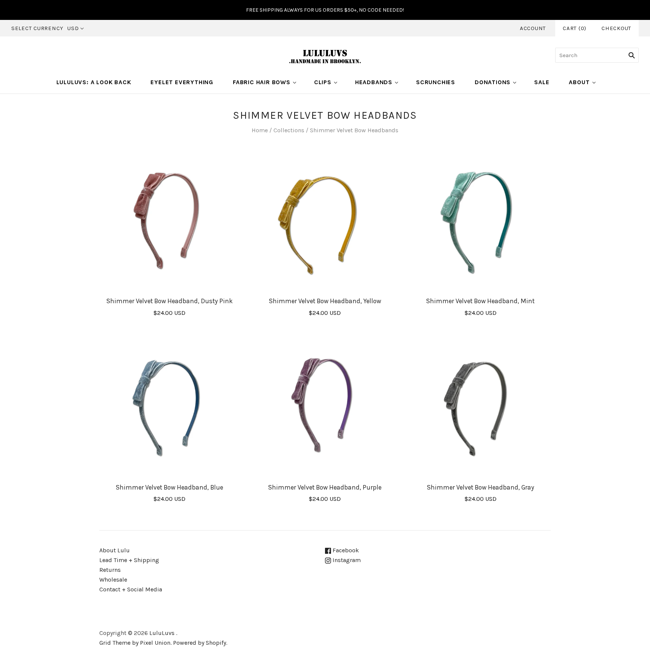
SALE (541, 82)
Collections (288, 130)
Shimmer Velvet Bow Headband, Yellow (325, 301)
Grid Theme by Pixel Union (134, 642)
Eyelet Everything (181, 82)
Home (260, 130)
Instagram (346, 560)
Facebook (345, 550)
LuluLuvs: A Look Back (93, 82)
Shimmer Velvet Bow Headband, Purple (324, 487)
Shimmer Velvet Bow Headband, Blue (169, 487)
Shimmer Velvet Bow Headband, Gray (480, 487)
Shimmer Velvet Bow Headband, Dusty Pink (169, 301)
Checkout (616, 28)
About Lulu (114, 550)
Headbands (373, 82)
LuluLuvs (162, 632)
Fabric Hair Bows (261, 82)
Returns (110, 569)
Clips (322, 82)
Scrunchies (435, 82)
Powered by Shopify (199, 642)
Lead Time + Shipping (129, 560)
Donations (492, 82)
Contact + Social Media (130, 589)
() (574, 28)
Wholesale (113, 579)
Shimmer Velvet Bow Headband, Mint (480, 301)
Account (533, 28)
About (579, 82)
